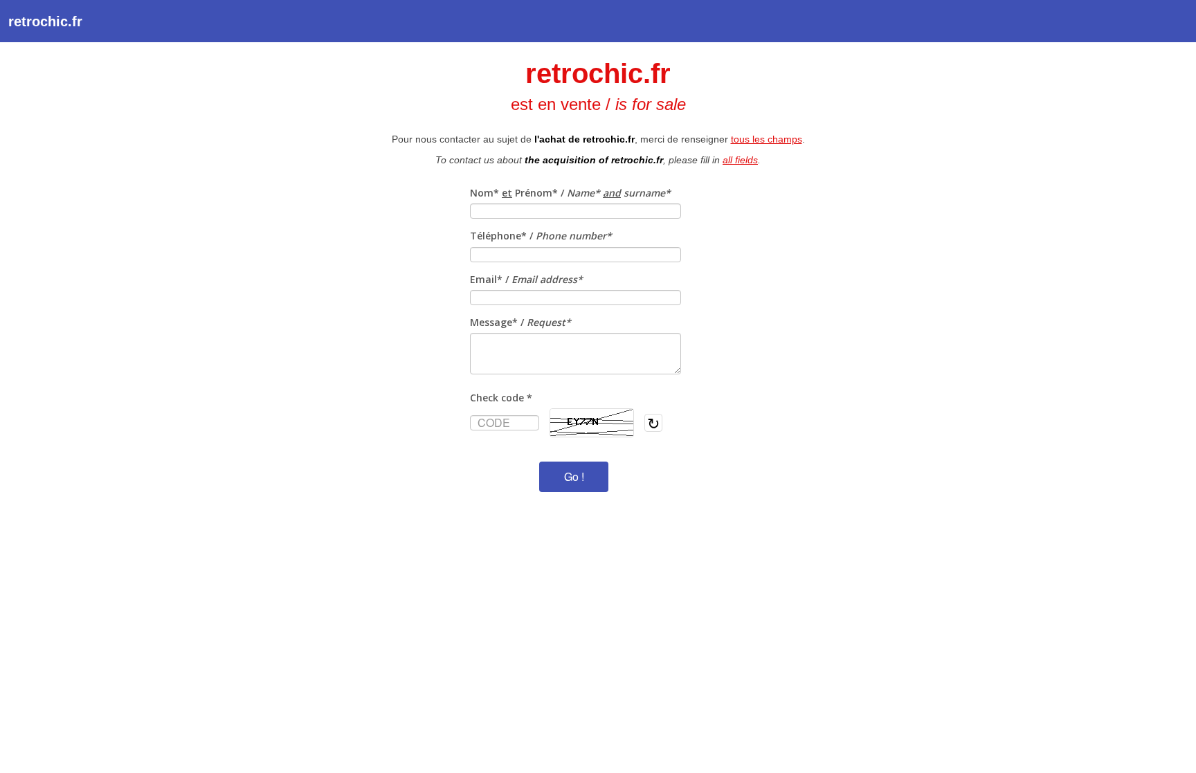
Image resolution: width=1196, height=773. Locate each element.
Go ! (574, 476)
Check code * (501, 397)
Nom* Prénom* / (570, 192)
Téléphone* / (541, 235)
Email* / (526, 279)
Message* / (520, 322)
